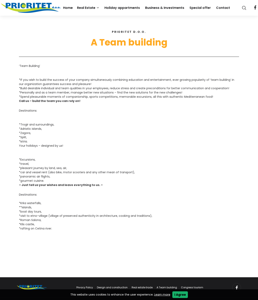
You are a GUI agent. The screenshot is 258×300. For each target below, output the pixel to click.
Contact (223, 7)
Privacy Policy (84, 287)
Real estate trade (142, 287)
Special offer (200, 7)
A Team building (167, 287)
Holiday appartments (122, 7)
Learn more (162, 295)
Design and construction (112, 287)
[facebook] (255, 8)
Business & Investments (164, 7)
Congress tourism (192, 287)
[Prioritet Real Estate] (31, 8)
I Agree (180, 295)
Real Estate (86, 7)
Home (68, 7)
